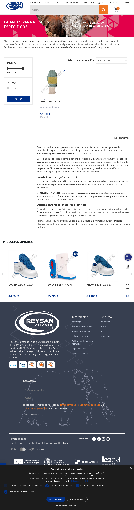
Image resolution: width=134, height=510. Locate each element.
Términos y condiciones (82, 326)
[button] (2, 274)
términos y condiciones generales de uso (80, 404)
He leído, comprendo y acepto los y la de (65, 406)
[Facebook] (93, 439)
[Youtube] (107, 439)
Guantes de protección (93, 23)
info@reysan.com (71, 2)
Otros (13, 88)
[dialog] (67, 487)
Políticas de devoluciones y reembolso (84, 342)
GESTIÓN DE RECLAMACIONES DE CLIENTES (32, 365)
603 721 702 (52, 2)
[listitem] (24, 274)
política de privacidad (36, 408)
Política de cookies (80, 353)
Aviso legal (76, 321)
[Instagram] (103, 439)
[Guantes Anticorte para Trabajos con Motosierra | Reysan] (52, 82)
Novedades (105, 321)
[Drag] (7, 68)
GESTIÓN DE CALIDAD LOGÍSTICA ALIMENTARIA (22, 364)
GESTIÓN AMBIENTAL (51, 364)
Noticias (103, 331)
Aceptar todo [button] (55, 499)
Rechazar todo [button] (77, 499)
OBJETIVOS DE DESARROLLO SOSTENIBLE (13, 365)
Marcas (103, 326)
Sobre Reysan (106, 336)
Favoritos (89, 3)
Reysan (74, 23)
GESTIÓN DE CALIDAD (41, 364)
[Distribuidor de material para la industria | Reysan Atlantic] (15, 6)
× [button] (131, 468)
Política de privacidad (81, 331)
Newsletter (30, 381)
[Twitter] (98, 439)
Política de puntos (80, 336)
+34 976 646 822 (34, 2)
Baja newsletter (79, 348)
